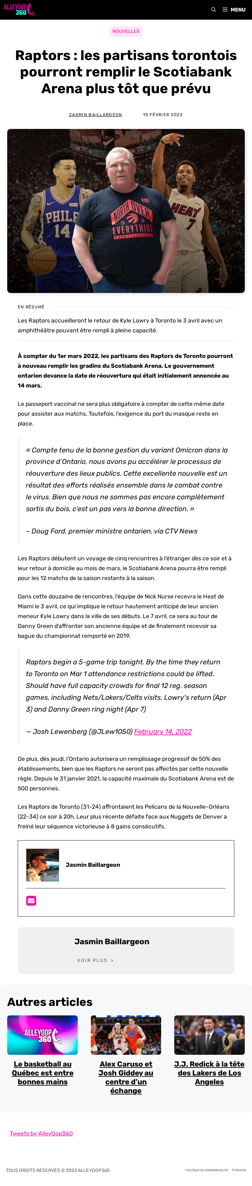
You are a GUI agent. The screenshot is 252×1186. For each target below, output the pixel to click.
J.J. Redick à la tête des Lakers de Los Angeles (209, 1073)
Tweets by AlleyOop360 (41, 1133)
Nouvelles (126, 31)
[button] (213, 10)
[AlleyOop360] (19, 10)
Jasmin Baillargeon (95, 114)
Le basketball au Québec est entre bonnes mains (43, 1073)
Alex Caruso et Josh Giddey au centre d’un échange (125, 1077)
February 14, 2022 (163, 731)
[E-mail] (31, 903)
